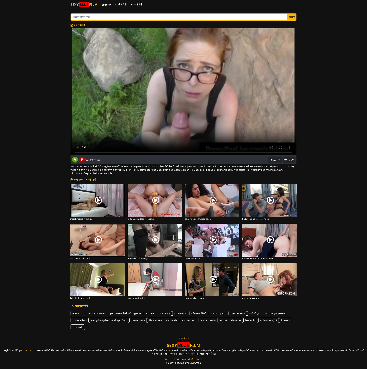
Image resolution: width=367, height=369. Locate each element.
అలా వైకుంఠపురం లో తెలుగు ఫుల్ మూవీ (109, 320)
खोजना (292, 17)
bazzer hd (250, 320)
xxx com (28, 350)
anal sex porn (188, 320)
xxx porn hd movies (230, 320)
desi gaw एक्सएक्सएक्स (274, 313)
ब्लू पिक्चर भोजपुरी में (268, 320)
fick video (165, 313)
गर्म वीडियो (137, 4)
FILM (84, 4)
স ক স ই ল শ (184, 338)
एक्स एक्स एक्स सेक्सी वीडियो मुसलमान (125, 313)
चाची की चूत (254, 313)
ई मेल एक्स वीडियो (198, 313)
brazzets (285, 320)
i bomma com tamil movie (163, 320)
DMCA (199, 359)
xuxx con (150, 313)
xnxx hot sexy (237, 313)
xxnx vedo (77, 327)
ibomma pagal (218, 313)
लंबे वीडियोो (122, 4)
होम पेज (108, 4)
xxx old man (180, 313)
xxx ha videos (79, 320)
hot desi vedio (208, 320)
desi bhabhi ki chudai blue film (88, 313)
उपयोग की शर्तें (187, 359)
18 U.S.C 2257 (172, 359)
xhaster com (138, 320)
